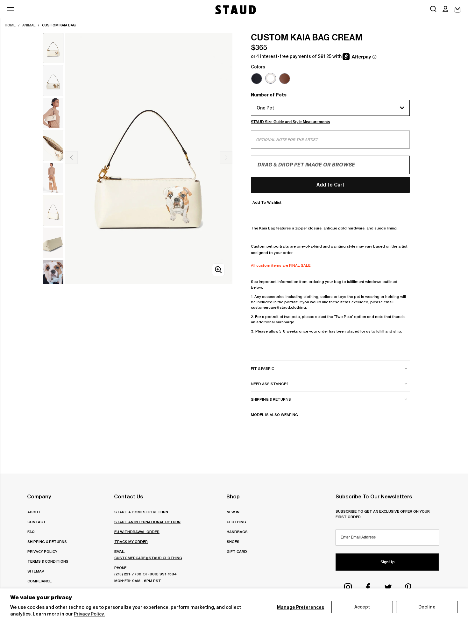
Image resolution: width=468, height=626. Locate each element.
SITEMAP (35, 571)
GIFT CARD (237, 551)
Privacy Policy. (89, 614)
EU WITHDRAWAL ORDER (137, 531)
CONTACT (36, 521)
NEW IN (233, 512)
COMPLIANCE (39, 581)
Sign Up (387, 562)
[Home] (235, 10)
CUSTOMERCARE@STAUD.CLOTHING (148, 557)
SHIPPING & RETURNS (47, 541)
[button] (445, 9)
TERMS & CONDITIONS (47, 561)
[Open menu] (10, 9)
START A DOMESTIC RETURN (141, 512)
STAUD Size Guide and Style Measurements (290, 122)
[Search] (433, 9)
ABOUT (34, 512)
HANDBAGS (237, 531)
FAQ (31, 531)
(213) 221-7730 (127, 574)
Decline (427, 607)
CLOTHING (236, 521)
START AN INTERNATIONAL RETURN (147, 521)
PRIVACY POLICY (42, 551)
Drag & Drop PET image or (306, 164)
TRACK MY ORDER (131, 541)
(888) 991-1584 (162, 574)
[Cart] (457, 9)
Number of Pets (269, 95)
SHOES (233, 541)
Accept (362, 607)
